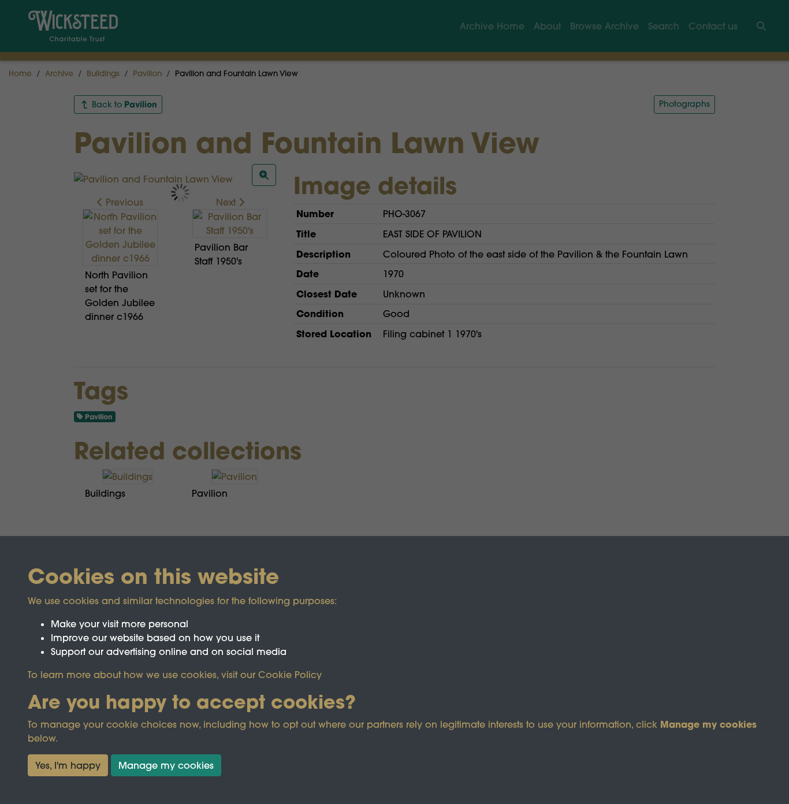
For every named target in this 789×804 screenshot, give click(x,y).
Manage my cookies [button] (166, 765)
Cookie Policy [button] (290, 674)
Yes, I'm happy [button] (68, 765)
